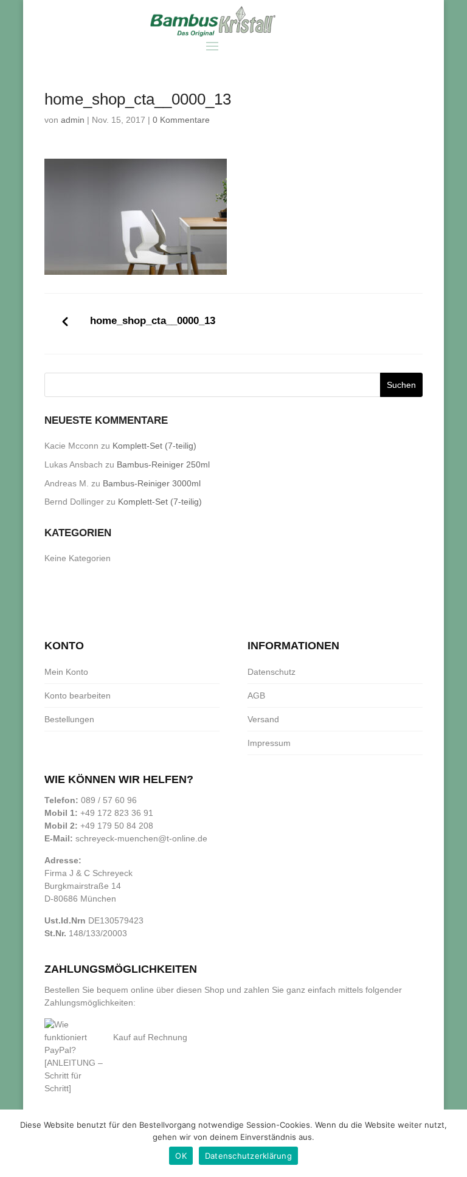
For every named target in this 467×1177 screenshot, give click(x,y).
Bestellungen (69, 719)
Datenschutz (271, 672)
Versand (263, 719)
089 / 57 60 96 (109, 800)
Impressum (269, 743)
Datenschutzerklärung (248, 1156)
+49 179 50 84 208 (116, 825)
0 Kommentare (181, 120)
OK (181, 1156)
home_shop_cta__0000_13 (152, 320)
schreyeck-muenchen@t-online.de (141, 838)
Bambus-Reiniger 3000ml (152, 483)
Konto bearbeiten (77, 695)
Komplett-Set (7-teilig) (154, 445)
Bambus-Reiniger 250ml (163, 464)
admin (73, 120)
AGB (256, 695)
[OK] (452, 1143)
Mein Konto (66, 672)
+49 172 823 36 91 (116, 813)
